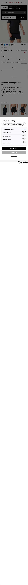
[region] (14, 351)
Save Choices (14, 152)
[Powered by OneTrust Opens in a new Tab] (21, 161)
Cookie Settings (14, 156)
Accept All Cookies (14, 148)
